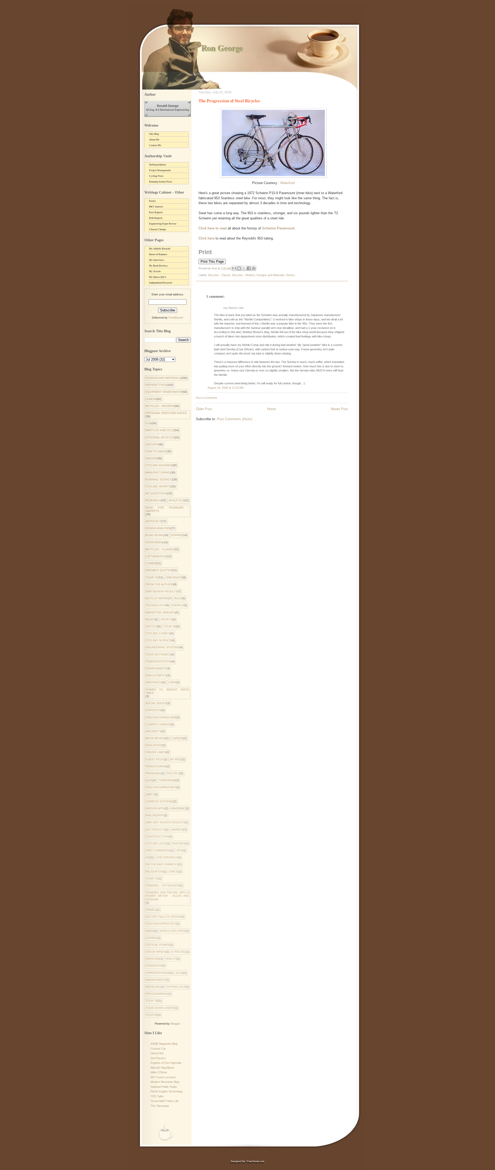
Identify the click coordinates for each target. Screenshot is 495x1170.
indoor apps (155, 808)
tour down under (159, 1007)
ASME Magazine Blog (164, 1043)
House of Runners (158, 254)
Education (153, 745)
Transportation (158, 661)
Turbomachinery (157, 164)
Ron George (222, 48)
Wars (149, 930)
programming (156, 993)
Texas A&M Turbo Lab (164, 1100)
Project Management (160, 170)
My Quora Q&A (157, 277)
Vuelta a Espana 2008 (160, 717)
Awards (177, 829)
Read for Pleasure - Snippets (167, 509)
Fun (148, 423)
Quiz (148, 780)
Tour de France (158, 654)
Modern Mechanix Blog (165, 1081)
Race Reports (156, 212)
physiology (176, 986)
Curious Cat (158, 1048)
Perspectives (156, 384)
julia (179, 972)
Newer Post (339, 409)
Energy (178, 605)
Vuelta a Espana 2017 (160, 923)
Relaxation (154, 871)
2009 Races (153, 682)
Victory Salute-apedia (163, 916)
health (171, 958)
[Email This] (234, 268)
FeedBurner (175, 317)
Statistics (153, 710)
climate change (157, 724)
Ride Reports (156, 218)
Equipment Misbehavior (163, 391)
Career (177, 738)
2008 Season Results (161, 591)
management (155, 979)
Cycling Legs (155, 843)
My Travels (155, 271)
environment (155, 668)
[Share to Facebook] (248, 268)
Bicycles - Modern (243, 275)
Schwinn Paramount (278, 228)
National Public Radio (164, 1086)
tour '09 (151, 1000)
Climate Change (157, 229)
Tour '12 (151, 878)
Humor (150, 399)
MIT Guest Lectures (163, 1077)
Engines (178, 843)
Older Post (204, 409)
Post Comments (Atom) (234, 419)
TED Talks (157, 1096)
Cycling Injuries (158, 465)
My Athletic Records (159, 248)
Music (149, 619)
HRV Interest (156, 206)
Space (173, 871)
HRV (179, 850)
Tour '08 (169, 626)
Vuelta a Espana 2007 (160, 787)
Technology (155, 605)
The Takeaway (160, 1105)
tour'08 (151, 1014)
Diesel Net (157, 1053)
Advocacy (153, 521)
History (290, 275)
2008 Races (174, 577)
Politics (173, 773)
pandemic (178, 808)
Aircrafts (153, 731)
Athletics (176, 500)
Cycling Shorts (158, 486)
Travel (150, 909)
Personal (153, 773)
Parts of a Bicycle (159, 430)
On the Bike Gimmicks (161, 864)
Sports (166, 619)
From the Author (159, 584)
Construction (157, 836)
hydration (153, 965)
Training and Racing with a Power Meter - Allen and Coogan (167, 896)
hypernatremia (157, 972)
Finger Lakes (155, 752)
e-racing (179, 951)
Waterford (287, 183)
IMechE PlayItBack (162, 1067)
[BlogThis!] (239, 268)
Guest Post (154, 759)
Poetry (152, 201)
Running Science (158, 479)
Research (153, 500)
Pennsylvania (155, 766)
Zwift (149, 794)
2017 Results (155, 829)
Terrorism (167, 780)
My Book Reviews (158, 265)
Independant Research (160, 282)
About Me (154, 139)
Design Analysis (157, 528)
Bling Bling (154, 535)
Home (271, 409)
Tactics (151, 626)
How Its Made (155, 451)
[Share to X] (243, 268)
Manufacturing (157, 472)
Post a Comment (206, 397)
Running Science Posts (160, 181)
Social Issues (156, 703)
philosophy (154, 815)
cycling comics (157, 633)
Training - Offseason (162, 885)
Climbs (150, 563)
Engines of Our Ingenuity (166, 1062)
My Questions (156, 493)
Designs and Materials (270, 275)
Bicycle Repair (156, 598)
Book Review (155, 738)
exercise (152, 958)
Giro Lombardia (157, 850)
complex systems (159, 801)
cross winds (155, 951)
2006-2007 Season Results (165, 822)
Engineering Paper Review (163, 223)
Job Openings (167, 857)
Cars (172, 682)
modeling (153, 986)
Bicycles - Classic (219, 275)
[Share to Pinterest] (253, 268)
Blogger (175, 1023)
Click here (206, 238)
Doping (176, 535)
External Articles (159, 437)
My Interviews (156, 260)
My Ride (176, 759)
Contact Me (155, 145)
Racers (151, 458)
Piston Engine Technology (167, 1091)
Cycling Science (158, 640)
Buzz (178, 598)
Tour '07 (151, 577)
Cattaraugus (155, 556)
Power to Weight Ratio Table (167, 691)
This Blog (154, 134)
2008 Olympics (156, 675)
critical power (157, 944)
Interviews (154, 542)
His (147, 857)
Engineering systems (162, 647)
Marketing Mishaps (160, 612)
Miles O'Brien (159, 1072)
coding (151, 937)
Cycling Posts (156, 176)
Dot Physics (158, 1058)
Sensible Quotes (158, 570)
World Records (172, 930)
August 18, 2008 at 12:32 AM (225, 387)
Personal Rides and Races (166, 412)
